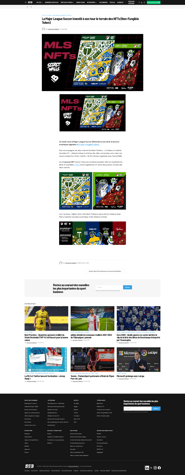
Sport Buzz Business (31, 400)
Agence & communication (128, 332)
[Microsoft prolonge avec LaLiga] (139, 359)
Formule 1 (76, 416)
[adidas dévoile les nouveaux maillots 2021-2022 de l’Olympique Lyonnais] (92, 318)
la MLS (76, 165)
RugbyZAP (100, 452)
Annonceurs (34, 470)
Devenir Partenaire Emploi (78, 437)
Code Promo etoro (30, 425)
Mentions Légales (105, 470)
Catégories (51, 400)
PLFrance (100, 446)
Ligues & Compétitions (31, 440)
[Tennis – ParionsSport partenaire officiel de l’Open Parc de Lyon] (92, 359)
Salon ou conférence (76, 446)
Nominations (51, 425)
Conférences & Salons (103, 409)
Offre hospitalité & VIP (77, 452)
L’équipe (76, 470)
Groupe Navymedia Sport (105, 430)
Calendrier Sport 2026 (31, 406)
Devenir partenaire (44, 470)
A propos (27, 470)
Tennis (96, 373)
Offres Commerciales (103, 416)
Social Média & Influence (58, 15)
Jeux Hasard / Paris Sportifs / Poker (84, 373)
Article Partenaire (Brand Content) (80, 440)
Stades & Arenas (53, 409)
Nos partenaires (55, 470)
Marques (27, 434)
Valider (127, 287)
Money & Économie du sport (56, 419)
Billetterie (100, 403)
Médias (27, 446)
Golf (75, 422)
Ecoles (27, 452)
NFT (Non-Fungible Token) (88, 144)
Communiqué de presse (77, 443)
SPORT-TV (100, 449)
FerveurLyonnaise (102, 443)
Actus (44, 15)
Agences (27, 449)
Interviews (28, 419)
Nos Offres (73, 430)
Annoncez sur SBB (153, 2)
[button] (26, 2)
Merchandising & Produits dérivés (58, 422)
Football (49, 15)
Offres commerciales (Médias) (79, 455)
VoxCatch (100, 440)
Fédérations (28, 437)
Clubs (26, 443)
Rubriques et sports (31, 403)
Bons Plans (28, 422)
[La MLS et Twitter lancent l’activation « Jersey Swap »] (46, 359)
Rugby (30, 332)
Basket (76, 409)
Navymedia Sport (74, 466)
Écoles (49, 434)
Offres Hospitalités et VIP (104, 413)
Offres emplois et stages (32, 416)
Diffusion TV (100, 406)
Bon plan (72, 449)
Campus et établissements (55, 437)
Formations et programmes (55, 440)
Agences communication (32, 413)
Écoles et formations (31, 409)
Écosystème (28, 430)
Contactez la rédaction (86, 470)
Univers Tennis (101, 437)
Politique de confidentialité (118, 470)
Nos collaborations (67, 470)
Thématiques (101, 400)
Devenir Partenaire (76, 434)
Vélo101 (99, 434)
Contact (96, 470)
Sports (76, 400)
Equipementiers (79, 332)
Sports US (69, 15)
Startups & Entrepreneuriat (56, 406)
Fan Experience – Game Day (56, 403)
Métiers (49, 443)
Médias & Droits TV (53, 416)
